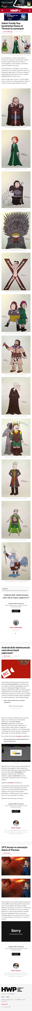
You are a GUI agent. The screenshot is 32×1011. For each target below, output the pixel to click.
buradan (19, 736)
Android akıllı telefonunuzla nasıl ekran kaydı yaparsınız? (15, 590)
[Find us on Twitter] (2, 1007)
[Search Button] (30, 10)
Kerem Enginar (7, 656)
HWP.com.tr (3, 999)
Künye (2, 996)
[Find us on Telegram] (9, 1007)
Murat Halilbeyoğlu (8, 31)
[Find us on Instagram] (7, 1007)
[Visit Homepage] (16, 10)
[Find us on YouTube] (5, 1007)
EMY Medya (11, 994)
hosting (8, 999)
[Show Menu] (2, 10)
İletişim (7, 996)
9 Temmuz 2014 (18, 31)
